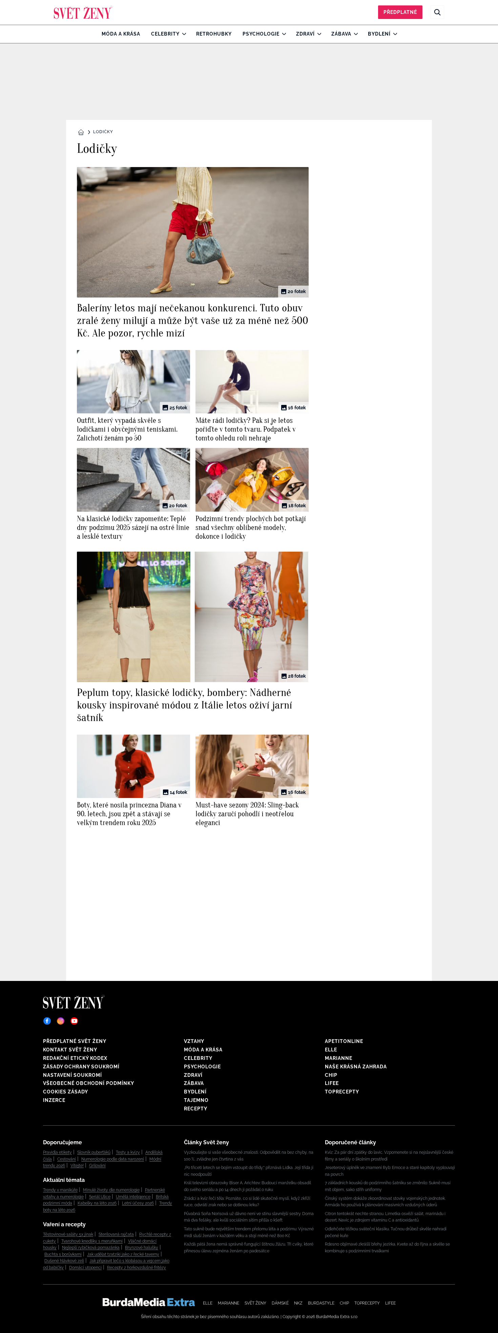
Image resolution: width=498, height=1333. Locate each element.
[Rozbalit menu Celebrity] (182, 34)
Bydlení (379, 34)
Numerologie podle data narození (112, 1159)
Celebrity (165, 34)
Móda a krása (121, 34)
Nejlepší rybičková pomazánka (91, 1247)
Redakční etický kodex (75, 1058)
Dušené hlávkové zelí (64, 1260)
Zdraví (305, 34)
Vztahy (194, 1041)
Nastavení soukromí (72, 1075)
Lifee (332, 1083)
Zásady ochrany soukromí (81, 1066)
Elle (331, 1049)
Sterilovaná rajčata (116, 1234)
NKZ (298, 1303)
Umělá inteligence (133, 1196)
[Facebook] (47, 1021)
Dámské (280, 1303)
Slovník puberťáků (93, 1152)
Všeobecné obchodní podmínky (88, 1083)
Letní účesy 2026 (138, 1203)
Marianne (338, 1058)
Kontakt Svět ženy (70, 1049)
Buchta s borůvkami (63, 1254)
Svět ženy (255, 1303)
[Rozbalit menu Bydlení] (393, 34)
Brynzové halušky (141, 1247)
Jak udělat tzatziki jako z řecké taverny (123, 1254)
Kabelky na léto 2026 (97, 1203)
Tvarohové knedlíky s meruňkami (92, 1241)
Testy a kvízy (128, 1152)
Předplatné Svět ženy (74, 1041)
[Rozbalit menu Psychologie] (282, 34)
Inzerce (54, 1100)
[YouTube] (74, 1021)
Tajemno (196, 1100)
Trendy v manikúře (60, 1190)
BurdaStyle (321, 1303)
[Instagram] (61, 1021)
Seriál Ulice (99, 1196)
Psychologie (261, 34)
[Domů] (83, 12)
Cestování (66, 1159)
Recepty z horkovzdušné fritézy (136, 1267)
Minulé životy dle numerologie (111, 1190)
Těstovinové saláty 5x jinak (68, 1234)
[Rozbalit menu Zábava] (354, 34)
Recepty (195, 1108)
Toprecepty (342, 1091)
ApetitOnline (344, 1041)
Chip (331, 1075)
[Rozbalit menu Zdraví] (317, 34)
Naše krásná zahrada (356, 1066)
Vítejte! (77, 1165)
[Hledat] (437, 12)
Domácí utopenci (85, 1267)
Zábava (341, 34)
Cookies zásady (65, 1091)
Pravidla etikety (57, 1152)
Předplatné (400, 12)
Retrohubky (214, 34)
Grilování (97, 1165)
